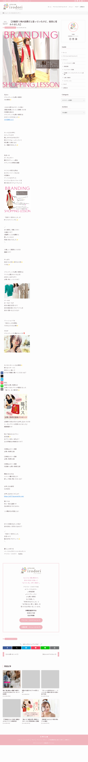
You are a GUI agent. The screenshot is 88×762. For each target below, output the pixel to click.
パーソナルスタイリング (10, 27)
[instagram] (75, 1)
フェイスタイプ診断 (69, 69)
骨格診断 (66, 66)
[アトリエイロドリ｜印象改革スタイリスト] (12, 6)
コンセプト (27, 740)
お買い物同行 (67, 77)
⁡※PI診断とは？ (9, 120)
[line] (77, 1)
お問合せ (65, 88)
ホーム (65, 52)
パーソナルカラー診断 (69, 63)
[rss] (80, 1)
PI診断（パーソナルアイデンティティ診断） (74, 73)
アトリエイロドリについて (70, 56)
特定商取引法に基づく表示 (56, 740)
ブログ (65, 84)
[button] (7, 647)
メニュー (65, 60)
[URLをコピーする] (54, 647)
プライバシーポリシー (42, 740)
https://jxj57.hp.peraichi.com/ (14, 496)
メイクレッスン (68, 81)
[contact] (82, 1)
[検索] (84, 1)
